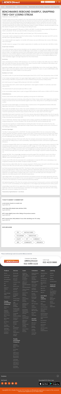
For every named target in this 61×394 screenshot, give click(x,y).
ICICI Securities (44, 306)
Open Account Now (50, 1)
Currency (36, 239)
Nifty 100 (43, 288)
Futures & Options (6, 288)
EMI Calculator (35, 291)
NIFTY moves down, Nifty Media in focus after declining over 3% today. (21, 218)
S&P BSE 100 (44, 278)
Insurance (6, 281)
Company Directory (6, 332)
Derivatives (32, 236)
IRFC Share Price (6, 319)
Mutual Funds (28, 232)
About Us (15, 291)
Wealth (15, 284)
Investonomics (53, 281)
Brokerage (15, 273)
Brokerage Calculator (34, 297)
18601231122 (30, 261)
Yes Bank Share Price (7, 326)
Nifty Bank (43, 290)
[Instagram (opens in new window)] (6, 383)
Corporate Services (15, 289)
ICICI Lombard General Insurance (44, 310)
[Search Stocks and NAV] (56, 2)
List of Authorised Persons (52, 298)
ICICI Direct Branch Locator (15, 323)
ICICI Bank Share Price (16, 367)
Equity (19, 239)
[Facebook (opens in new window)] (2, 383)
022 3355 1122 (31, 264)
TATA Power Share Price (16, 353)
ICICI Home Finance (43, 325)
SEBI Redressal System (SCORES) (15, 304)
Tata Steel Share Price (7, 329)
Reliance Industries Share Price (7, 312)
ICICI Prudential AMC (44, 317)
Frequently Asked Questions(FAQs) (16, 315)
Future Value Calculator (34, 285)
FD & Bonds (20, 236)
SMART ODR (16, 300)
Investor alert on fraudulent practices (16, 310)
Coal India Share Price (16, 360)
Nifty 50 (42, 292)
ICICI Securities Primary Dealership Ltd (44, 329)
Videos (51, 277)
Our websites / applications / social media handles (53, 293)
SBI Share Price (6, 307)
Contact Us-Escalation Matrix (16, 295)
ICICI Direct (43, 322)
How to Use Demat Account (25, 294)
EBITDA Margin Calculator (35, 282)
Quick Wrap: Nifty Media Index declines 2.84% (14, 208)
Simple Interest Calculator (35, 274)
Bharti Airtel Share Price (16, 356)
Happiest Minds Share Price (16, 346)
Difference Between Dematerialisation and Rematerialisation (25, 284)
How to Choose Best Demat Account (25, 299)
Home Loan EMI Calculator (35, 310)
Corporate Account (34, 333)
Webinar (52, 275)
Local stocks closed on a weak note (12, 203)
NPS (18, 242)
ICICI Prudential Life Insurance (44, 314)
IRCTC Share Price (7, 315)
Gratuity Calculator (34, 294)
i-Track (51, 289)
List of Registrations (16, 331)
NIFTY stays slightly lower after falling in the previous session (18, 213)
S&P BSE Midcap (43, 276)
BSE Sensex (43, 280)
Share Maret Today (10, 6)
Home (2, 6)
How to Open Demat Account (25, 330)
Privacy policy (16, 298)
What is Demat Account (25, 290)
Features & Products (15, 318)
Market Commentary (22, 6)
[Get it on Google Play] (54, 383)
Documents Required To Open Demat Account (25, 311)
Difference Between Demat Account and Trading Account (25, 323)
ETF (27, 239)
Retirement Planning (15, 276)
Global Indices (44, 273)
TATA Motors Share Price (16, 363)
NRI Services (16, 286)
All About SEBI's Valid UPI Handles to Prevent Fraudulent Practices (25, 276)
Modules (52, 279)
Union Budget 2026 (7, 294)
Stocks (5, 273)
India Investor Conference (7, 297)
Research (40, 242)
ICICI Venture (44, 320)
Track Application (52, 306)
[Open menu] (59, 2)
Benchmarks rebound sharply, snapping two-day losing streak (44, 6)
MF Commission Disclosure (16, 327)
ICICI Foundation (43, 304)
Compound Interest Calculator (34, 278)
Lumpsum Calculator (34, 289)
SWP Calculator (34, 301)
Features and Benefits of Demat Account (25, 305)
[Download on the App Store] (44, 383)
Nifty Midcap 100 (43, 283)
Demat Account (33, 327)
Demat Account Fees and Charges (25, 317)
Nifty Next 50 (43, 286)
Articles (51, 273)
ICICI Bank (43, 301)
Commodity (28, 242)
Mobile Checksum (52, 302)
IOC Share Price (6, 322)
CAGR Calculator (34, 306)
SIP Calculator (35, 303)
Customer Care (16, 282)
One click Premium (15, 279)
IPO (18, 232)
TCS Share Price (15, 350)
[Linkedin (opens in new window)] (12, 383)
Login (42, 1)
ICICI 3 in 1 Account (34, 323)
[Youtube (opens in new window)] (16, 383)
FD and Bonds (7, 279)
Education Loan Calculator (34, 314)
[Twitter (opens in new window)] (9, 383)
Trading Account (33, 330)
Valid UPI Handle (15, 335)
